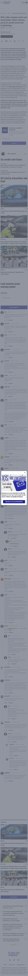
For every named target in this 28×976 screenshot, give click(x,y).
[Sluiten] (25, 472)
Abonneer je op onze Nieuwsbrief (14, 501)
